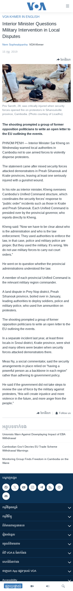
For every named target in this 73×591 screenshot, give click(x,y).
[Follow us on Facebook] (6, 487)
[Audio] (48, 586)
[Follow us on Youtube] (23, 487)
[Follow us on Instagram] (32, 487)
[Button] (64, 59)
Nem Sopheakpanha (15, 44)
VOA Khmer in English (21, 16)
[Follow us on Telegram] (41, 487)
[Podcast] (59, 487)
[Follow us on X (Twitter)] (14, 487)
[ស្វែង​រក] (63, 586)
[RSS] (50, 487)
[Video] (32, 586)
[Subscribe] (6, 496)
